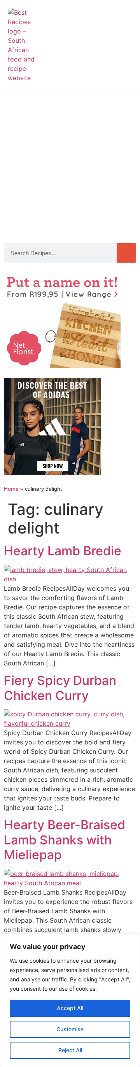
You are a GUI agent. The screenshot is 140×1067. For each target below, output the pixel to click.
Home (11, 489)
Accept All (70, 1008)
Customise (70, 1029)
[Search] (126, 253)
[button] (124, 41)
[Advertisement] (70, 165)
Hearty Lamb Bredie (62, 550)
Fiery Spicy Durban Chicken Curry (60, 688)
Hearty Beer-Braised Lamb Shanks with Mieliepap (64, 839)
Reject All (70, 1050)
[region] (70, 1000)
